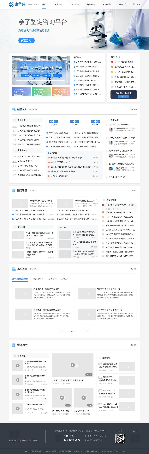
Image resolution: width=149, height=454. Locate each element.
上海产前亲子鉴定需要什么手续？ (89, 142)
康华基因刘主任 (119, 160)
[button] (71, 331)
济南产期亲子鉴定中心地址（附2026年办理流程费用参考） (31, 212)
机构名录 (58, 4)
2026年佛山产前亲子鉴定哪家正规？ (90, 137)
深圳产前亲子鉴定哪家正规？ (59, 133)
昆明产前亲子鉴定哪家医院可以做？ (62, 142)
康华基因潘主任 (119, 147)
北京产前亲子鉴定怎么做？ (87, 146)
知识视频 (107, 4)
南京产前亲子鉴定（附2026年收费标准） (75, 212)
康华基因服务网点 (61, 431)
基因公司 (81, 431)
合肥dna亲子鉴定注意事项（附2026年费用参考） (75, 221)
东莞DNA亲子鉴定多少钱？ (28, 166)
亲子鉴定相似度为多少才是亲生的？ (89, 76)
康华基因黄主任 (119, 133)
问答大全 (96, 431)
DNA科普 (74, 4)
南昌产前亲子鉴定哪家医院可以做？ (90, 133)
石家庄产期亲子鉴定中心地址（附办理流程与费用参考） (75, 217)
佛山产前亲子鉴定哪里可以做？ (30, 126)
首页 (44, 4)
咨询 (138, 4)
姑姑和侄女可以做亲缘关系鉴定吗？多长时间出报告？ (96, 94)
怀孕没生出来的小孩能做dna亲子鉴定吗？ (67, 158)
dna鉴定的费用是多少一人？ (61, 162)
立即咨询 (122, 97)
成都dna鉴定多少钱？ (26, 161)
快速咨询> (28, 41)
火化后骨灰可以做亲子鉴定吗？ (87, 67)
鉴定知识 (103, 431)
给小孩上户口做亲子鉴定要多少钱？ (32, 157)
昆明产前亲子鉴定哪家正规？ (29, 131)
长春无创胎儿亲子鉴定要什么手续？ (89, 71)
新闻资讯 (91, 4)
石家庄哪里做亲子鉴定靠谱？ (29, 170)
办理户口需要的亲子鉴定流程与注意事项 (130, 77)
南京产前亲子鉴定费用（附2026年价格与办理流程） (31, 221)
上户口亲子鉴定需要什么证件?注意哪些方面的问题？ (71, 167)
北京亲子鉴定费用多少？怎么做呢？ (89, 62)
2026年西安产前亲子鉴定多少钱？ (61, 146)
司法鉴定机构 (72, 431)
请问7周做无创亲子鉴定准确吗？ (63, 171)
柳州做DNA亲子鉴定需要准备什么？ (32, 175)
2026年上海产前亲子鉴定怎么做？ (31, 135)
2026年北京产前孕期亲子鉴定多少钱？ (32, 145)
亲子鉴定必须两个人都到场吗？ (87, 80)
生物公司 (89, 431)
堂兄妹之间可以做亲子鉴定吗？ (87, 85)
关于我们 (123, 4)
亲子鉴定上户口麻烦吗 (59, 176)
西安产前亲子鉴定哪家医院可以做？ (32, 140)
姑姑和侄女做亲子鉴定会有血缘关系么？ (91, 89)
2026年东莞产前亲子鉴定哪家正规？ (62, 137)
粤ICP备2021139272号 (117, 451)
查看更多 (134, 109)
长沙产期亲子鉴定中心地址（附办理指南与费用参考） (31, 217)
